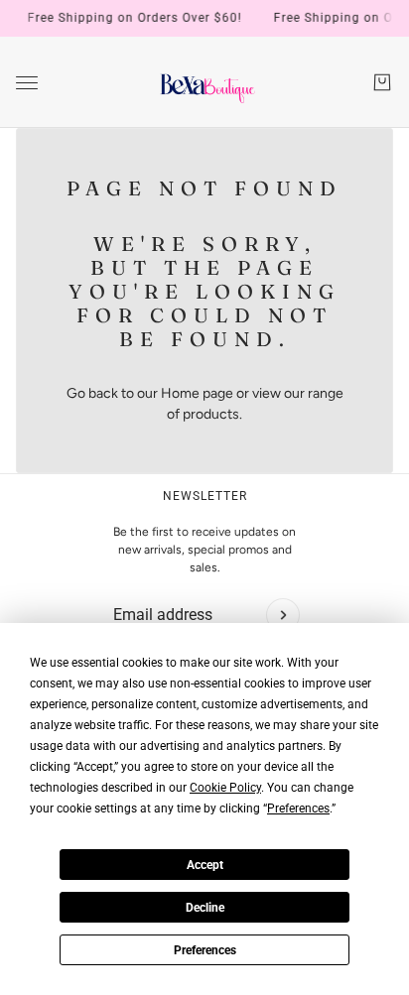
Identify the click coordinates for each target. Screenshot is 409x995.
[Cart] (382, 82)
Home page (197, 393)
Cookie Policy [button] (225, 788)
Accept (205, 865)
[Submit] (283, 615)
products (211, 414)
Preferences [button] (298, 808)
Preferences (205, 950)
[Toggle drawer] (27, 82)
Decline (205, 908)
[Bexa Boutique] (205, 82)
